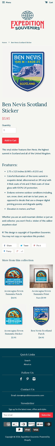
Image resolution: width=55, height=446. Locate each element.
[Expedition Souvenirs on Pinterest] (27, 379)
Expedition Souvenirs (30, 437)
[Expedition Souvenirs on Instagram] (34, 379)
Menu (8, 2)
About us (27, 364)
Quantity (6, 125)
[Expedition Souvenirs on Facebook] (21, 379)
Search (27, 360)
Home (4, 42)
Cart (51, 2)
